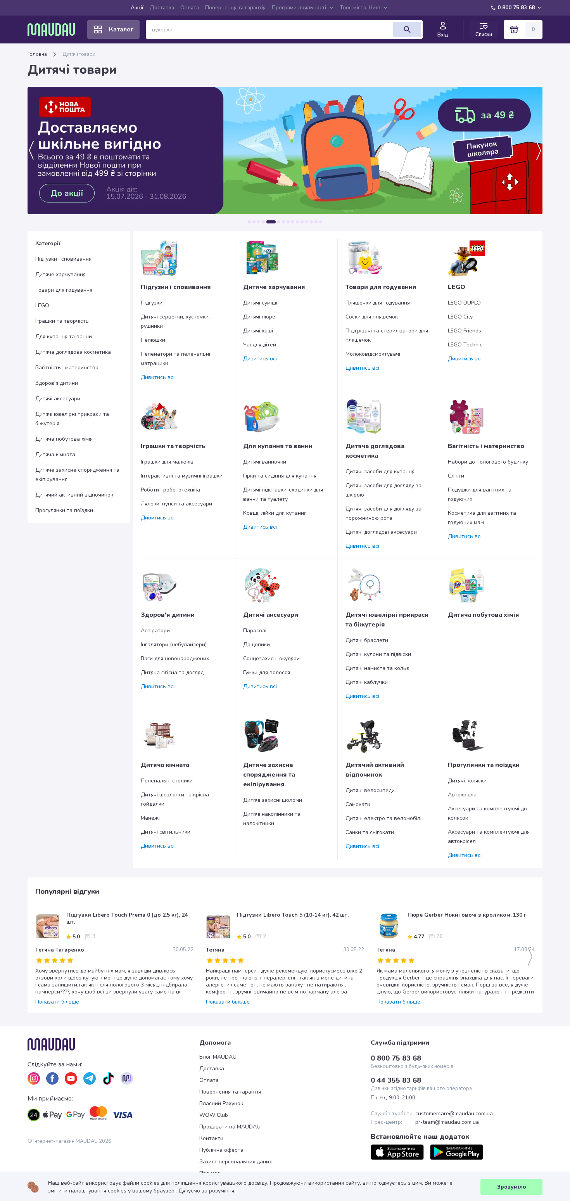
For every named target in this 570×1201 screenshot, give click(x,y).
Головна (37, 54)
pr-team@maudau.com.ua (447, 1122)
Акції (137, 7)
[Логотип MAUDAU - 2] (54, 29)
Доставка (162, 7)
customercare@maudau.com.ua (454, 1113)
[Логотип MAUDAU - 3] (113, 1044)
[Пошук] (407, 29)
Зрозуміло (511, 1187)
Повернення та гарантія (235, 7)
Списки (483, 34)
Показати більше (57, 1002)
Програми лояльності (299, 7)
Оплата (189, 7)
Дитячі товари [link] (78, 54)
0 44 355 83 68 (396, 1080)
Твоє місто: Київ (360, 7)
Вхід (442, 34)
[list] (34, 1078)
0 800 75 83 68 (516, 7)
